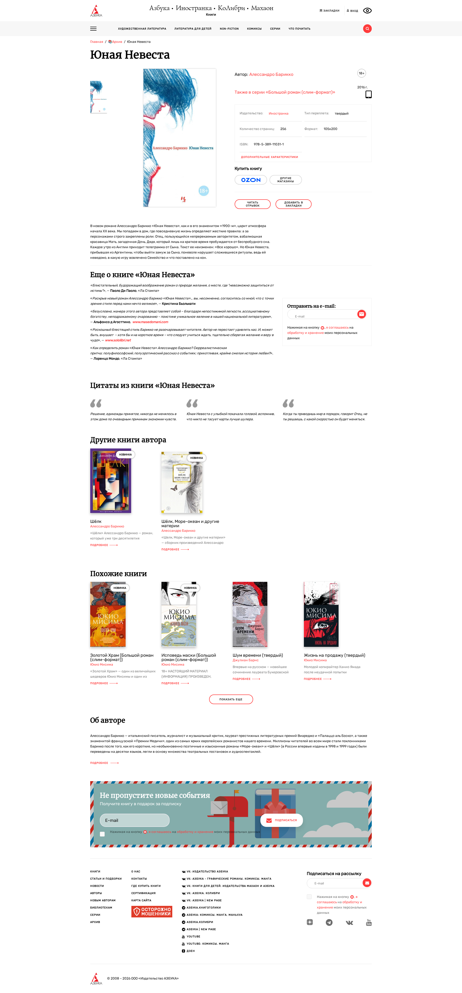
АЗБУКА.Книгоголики (204, 907)
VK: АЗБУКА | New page (204, 900)
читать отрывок (253, 204)
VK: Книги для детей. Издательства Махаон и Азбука (231, 886)
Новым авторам (103, 900)
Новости (97, 886)
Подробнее (99, 545)
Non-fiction (229, 28)
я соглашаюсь (337, 327)
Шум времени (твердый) (258, 655)
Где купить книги (146, 886)
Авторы (96, 893)
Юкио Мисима (101, 664)
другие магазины (285, 180)
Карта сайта (141, 900)
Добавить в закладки (293, 204)
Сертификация (143, 893)
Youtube (193, 936)
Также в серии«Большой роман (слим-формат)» (285, 92)
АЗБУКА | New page (201, 929)
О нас (135, 871)
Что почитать (300, 28)
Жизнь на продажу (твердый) (334, 655)
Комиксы (254, 28)
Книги (211, 14)
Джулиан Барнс (246, 660)
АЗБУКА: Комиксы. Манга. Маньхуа (215, 914)
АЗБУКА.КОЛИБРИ (200, 922)
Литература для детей (193, 28)
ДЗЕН (191, 951)
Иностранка (193, 8)
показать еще (231, 699)
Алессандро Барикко (271, 74)
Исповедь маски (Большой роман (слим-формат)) (188, 657)
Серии (275, 28)
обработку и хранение (305, 333)
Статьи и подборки (106, 878)
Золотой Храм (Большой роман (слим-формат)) (122, 657)
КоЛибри (231, 8)
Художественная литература (142, 28)
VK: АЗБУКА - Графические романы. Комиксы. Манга (229, 878)
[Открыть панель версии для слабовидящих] (367, 10)
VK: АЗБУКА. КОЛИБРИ (203, 893)
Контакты (139, 878)
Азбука (159, 8)
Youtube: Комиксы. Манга (208, 943)
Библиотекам (101, 907)
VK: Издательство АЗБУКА (207, 871)
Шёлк (96, 521)
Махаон (262, 8)
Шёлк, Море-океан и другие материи (190, 523)
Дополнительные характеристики (269, 157)
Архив (95, 922)
